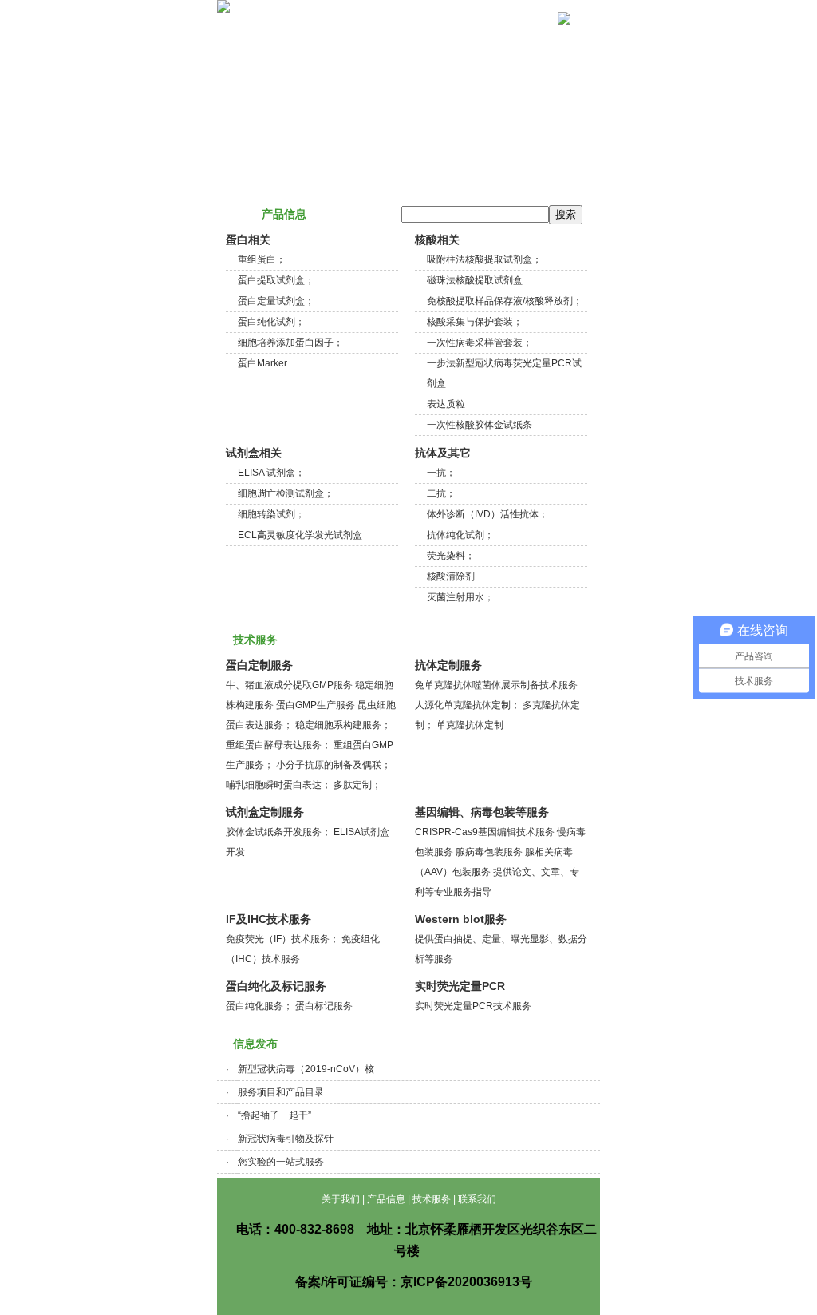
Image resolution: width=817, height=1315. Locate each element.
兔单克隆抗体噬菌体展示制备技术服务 (496, 685)
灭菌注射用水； (460, 597)
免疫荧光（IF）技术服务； (282, 939)
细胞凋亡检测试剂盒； (286, 493)
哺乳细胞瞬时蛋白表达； (278, 784)
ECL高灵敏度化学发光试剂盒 (300, 535)
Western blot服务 (461, 919)
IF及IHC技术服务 (268, 919)
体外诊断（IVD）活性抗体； (487, 514)
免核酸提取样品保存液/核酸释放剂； (504, 301)
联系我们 (537, 38)
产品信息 (359, 38)
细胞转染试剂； (271, 514)
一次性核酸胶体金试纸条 (479, 424)
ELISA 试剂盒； (271, 472)
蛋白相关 (248, 239)
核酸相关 (437, 239)
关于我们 (270, 38)
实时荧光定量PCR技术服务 (473, 1006)
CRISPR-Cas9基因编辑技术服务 (485, 832)
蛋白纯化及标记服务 (276, 986)
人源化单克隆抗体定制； (467, 705)
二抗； (441, 493)
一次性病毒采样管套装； (479, 342)
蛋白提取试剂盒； (276, 280)
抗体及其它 (443, 452)
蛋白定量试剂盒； (276, 301)
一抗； (441, 472)
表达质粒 (446, 404)
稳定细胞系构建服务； (343, 725)
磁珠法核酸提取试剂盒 (475, 280)
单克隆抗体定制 (469, 725)
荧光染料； (451, 555)
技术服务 (448, 38)
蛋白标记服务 (324, 1006)
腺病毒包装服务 (489, 852)
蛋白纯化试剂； (271, 321)
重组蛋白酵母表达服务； (278, 745)
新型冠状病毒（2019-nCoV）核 (306, 1069)
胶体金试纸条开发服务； (278, 832)
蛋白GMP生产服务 (315, 705)
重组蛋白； (262, 259)
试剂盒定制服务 (265, 812)
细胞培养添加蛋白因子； (290, 342)
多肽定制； (357, 784)
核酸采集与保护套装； (475, 321)
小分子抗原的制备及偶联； (333, 764)
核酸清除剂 (451, 576)
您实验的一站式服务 (281, 1161)
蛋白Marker (262, 363)
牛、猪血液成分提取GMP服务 (289, 685)
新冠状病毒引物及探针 (286, 1138)
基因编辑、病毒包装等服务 (482, 812)
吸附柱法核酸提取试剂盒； (484, 259)
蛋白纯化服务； (259, 1006)
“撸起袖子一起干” (274, 1115)
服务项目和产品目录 (281, 1092)
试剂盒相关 (254, 452)
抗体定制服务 (448, 665)
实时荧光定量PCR (460, 986)
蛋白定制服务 (259, 665)
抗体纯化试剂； (460, 535)
